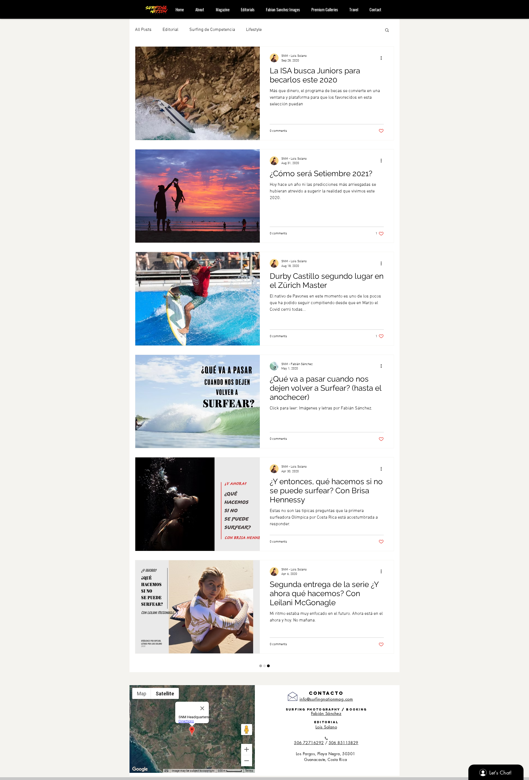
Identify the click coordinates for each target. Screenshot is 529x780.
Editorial (170, 30)
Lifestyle (254, 30)
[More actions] (383, 58)
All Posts (143, 30)
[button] (387, 30)
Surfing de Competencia (212, 30)
